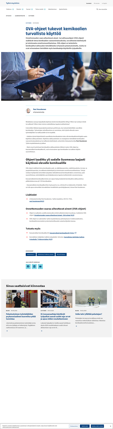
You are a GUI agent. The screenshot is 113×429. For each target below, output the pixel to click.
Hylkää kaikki (85, 426)
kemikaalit (31, 254)
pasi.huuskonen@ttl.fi (36, 201)
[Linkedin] (34, 266)
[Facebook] (28, 266)
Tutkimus (9, 9)
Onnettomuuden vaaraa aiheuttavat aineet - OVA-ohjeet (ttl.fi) (54, 215)
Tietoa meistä (39, 9)
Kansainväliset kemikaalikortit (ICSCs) (62, 233)
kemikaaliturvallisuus (46, 254)
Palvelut (18, 9)
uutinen (31, 15)
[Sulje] (110, 426)
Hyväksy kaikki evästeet (97, 426)
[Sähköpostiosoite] (40, 266)
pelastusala (61, 254)
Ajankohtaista (63, 9)
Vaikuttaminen (52, 9)
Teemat (28, 9)
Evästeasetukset (74, 426)
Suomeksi (88, 3)
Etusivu (8, 15)
